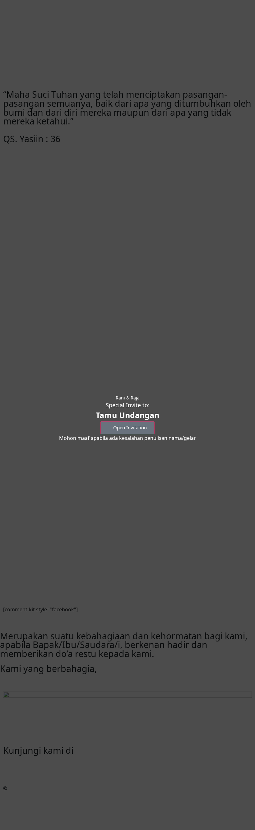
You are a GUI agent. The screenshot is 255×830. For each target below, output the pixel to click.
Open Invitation (130, 427)
